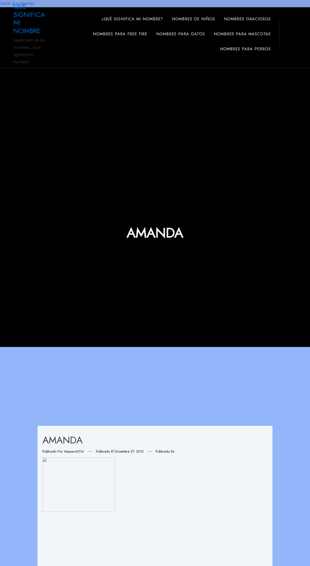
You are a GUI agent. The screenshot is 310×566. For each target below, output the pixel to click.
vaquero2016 (74, 451)
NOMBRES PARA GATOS (180, 34)
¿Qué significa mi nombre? (132, 19)
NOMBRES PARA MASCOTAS (242, 34)
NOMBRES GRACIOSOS (247, 19)
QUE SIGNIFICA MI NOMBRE (29, 18)
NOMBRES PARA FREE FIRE (120, 34)
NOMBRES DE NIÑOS (193, 19)
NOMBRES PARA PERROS (245, 49)
